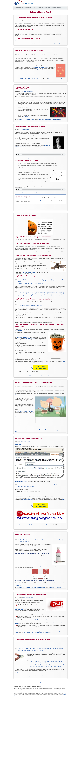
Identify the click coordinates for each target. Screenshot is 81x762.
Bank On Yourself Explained (31, 78)
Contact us (16, 686)
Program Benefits (19, 7)
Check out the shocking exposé (28, 272)
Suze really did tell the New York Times (25, 411)
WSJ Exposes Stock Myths (35, 527)
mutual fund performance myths (40, 429)
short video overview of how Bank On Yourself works (36, 619)
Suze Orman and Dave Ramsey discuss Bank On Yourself (45, 430)
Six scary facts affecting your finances (25, 215)
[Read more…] (18, 40)
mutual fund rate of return (52, 429)
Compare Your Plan (28, 7)
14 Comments (30, 597)
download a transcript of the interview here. (29, 158)
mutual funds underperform (55, 207)
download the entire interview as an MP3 (52, 186)
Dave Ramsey (52, 675)
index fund (17, 676)
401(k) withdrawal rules (23, 373)
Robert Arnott (57, 375)
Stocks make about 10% (44, 525)
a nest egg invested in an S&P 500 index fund (45, 566)
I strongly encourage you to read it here (25, 97)
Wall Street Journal (46, 208)
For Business (44, 7)
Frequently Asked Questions (31, 686)
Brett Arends (41, 119)
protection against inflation (29, 342)
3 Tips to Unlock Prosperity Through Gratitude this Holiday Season (33, 17)
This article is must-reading (21, 481)
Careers (25, 686)
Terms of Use (21, 686)
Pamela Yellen (25, 20)
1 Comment (28, 642)
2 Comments (28, 129)
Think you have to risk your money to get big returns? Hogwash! (32, 639)
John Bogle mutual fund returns (28, 429)
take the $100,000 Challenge (21, 614)
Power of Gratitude (41, 43)
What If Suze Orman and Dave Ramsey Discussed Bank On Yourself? (33, 382)
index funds (21, 676)
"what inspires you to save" (53, 78)
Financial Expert (22, 43)
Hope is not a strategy (44, 375)
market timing (27, 676)
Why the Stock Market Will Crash (58, 119)
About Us (17, 8)
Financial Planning (29, 43)
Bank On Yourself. (19, 394)
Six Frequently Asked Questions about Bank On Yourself (30, 594)
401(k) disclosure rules (21, 375)
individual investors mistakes (38, 207)
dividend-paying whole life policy (22, 337)
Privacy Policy (39, 686)
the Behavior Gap (30, 208)
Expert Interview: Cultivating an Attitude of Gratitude (29, 50)
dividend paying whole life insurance (33, 375)
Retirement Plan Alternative (47, 373)
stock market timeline (34, 676)
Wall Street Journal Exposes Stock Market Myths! (28, 438)
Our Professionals (52, 7)
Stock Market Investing (30, 119)
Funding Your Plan (37, 7)
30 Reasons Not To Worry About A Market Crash (22, 88)
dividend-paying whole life (39, 632)
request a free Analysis (55, 358)
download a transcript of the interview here (29, 192)
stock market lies (48, 119)
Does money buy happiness (27, 207)
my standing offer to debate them (38, 387)
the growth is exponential (29, 338)
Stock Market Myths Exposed (23, 525)
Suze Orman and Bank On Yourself (26, 430)
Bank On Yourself (22, 78)
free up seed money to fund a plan (39, 200)
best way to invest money (44, 675)
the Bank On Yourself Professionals (51, 198)
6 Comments (28, 441)
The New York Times (38, 208)
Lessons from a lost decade (22, 534)
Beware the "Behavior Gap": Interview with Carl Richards (30, 126)
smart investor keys (23, 208)
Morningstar (47, 207)
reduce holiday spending (50, 43)
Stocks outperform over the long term (56, 525)
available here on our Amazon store (40, 67)
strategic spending (59, 43)
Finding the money (47, 632)
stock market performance (34, 525)
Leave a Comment (31, 20)
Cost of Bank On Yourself (28, 632)
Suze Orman (41, 676)
